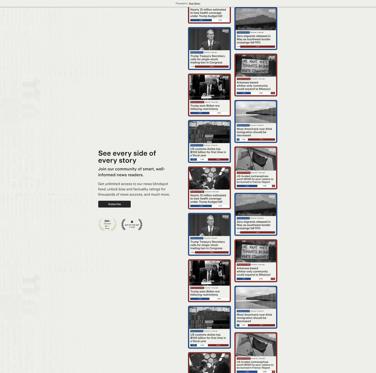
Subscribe (114, 204)
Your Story (194, 3)
